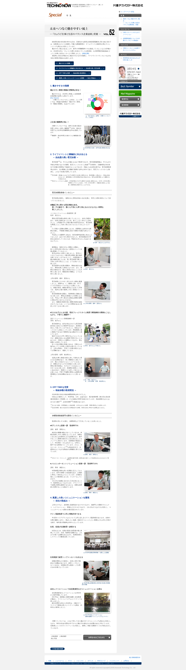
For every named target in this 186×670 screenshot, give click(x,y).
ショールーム (59, 661)
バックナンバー (114, 661)
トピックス (79, 661)
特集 (49, 661)
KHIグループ (101, 661)
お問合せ (126, 661)
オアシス (90, 661)
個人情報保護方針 (134, 657)
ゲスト (70, 661)
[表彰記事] (85, 53)
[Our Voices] (54, 98)
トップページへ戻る (127, 12)
